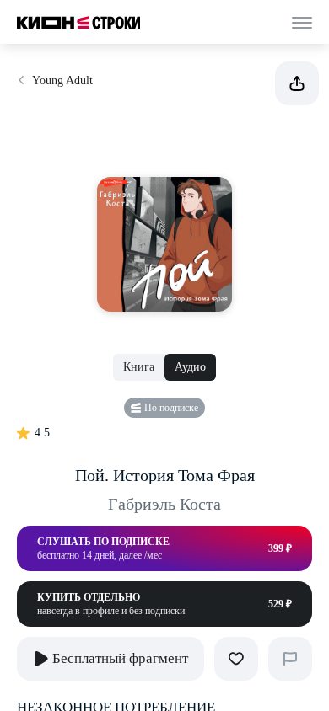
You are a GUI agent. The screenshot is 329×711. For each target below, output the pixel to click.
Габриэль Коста (164, 503)
